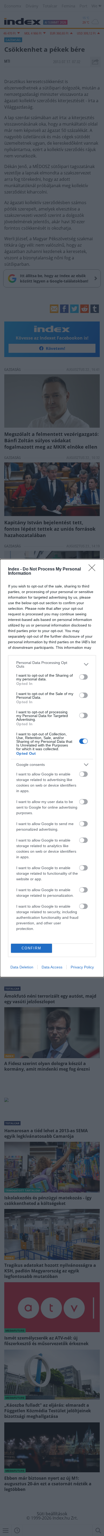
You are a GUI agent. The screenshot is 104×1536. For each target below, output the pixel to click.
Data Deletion (21, 967)
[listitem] (52, 664)
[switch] (83, 677)
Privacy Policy (82, 967)
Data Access (52, 967)
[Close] (94, 569)
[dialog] (52, 768)
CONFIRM (31, 948)
